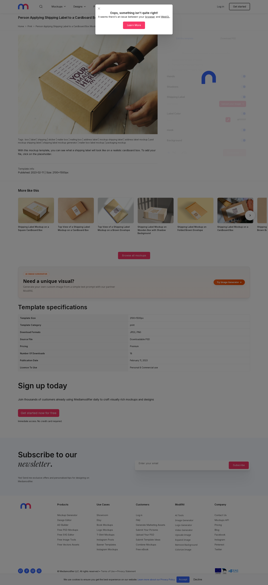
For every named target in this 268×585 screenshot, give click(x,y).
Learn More (134, 25)
